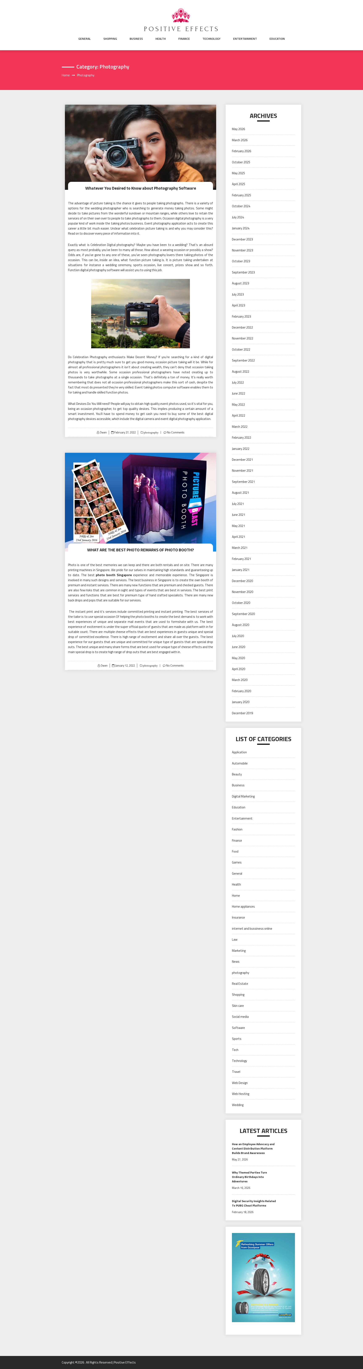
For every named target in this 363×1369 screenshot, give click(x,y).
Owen (103, 432)
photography (151, 432)
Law (234, 939)
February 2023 (241, 316)
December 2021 (242, 459)
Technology (212, 39)
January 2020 (240, 702)
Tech (235, 1049)
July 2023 (238, 294)
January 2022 (240, 448)
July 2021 (238, 503)
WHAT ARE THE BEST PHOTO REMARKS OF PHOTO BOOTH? (140, 550)
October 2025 (241, 162)
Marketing (239, 950)
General (84, 39)
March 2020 (239, 679)
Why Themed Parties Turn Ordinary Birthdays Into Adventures (249, 1176)
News (235, 961)
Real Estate (240, 983)
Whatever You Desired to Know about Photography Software (140, 188)
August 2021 (240, 492)
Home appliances (243, 906)
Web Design (240, 1082)
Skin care (238, 1005)
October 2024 (241, 206)
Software (238, 1027)
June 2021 (238, 514)
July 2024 (238, 217)
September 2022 (243, 360)
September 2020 (243, 613)
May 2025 (238, 173)
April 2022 (238, 415)
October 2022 (241, 349)
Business (136, 39)
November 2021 (242, 470)
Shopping (110, 39)
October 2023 (241, 261)
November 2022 (242, 338)
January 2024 (240, 228)
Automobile (240, 763)
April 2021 (238, 536)
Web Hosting (240, 1093)
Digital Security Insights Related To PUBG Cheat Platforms (254, 1203)
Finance (184, 39)
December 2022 (242, 327)
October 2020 (241, 602)
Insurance (238, 917)
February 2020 (241, 691)
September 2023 (243, 272)
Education (277, 39)
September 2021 (243, 481)
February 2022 (241, 437)
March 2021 (239, 547)
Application (239, 752)
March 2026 (239, 140)
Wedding (237, 1104)
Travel (236, 1071)
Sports (236, 1038)
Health (160, 39)
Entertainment (245, 39)
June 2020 (238, 646)
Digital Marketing (243, 796)
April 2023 (238, 305)
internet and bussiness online (252, 928)
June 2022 (238, 393)
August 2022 (240, 371)
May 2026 (238, 129)
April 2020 (238, 669)
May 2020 (238, 658)
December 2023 (242, 239)
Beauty (237, 774)
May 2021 (238, 525)
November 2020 (242, 591)
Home (236, 895)
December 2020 (242, 580)
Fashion (237, 829)
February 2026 (241, 151)
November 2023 (242, 250)
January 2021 (240, 569)
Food (235, 851)
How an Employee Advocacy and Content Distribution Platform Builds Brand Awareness (253, 1148)
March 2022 (239, 426)
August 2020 (240, 624)
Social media (240, 1016)
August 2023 (240, 283)
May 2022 (238, 404)
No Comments (175, 432)
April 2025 (238, 184)
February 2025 (241, 195)
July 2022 (238, 382)
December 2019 (242, 713)
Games (237, 862)
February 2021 (241, 558)
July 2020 (238, 636)
